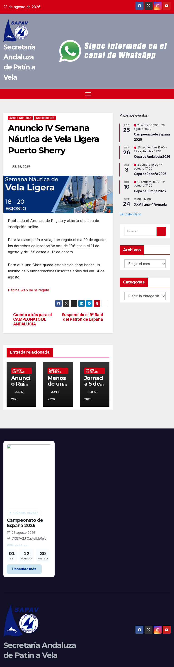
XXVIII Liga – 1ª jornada (150, 204)
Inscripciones (45, 118)
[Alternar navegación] (88, 93)
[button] (167, 93)
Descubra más (24, 569)
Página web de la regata (28, 290)
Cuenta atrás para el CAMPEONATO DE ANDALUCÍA (32, 319)
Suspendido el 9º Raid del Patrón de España (82, 317)
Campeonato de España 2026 (25, 522)
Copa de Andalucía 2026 (152, 156)
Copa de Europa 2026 (150, 191)
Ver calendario (130, 214)
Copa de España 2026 (150, 174)
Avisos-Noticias (20, 118)
